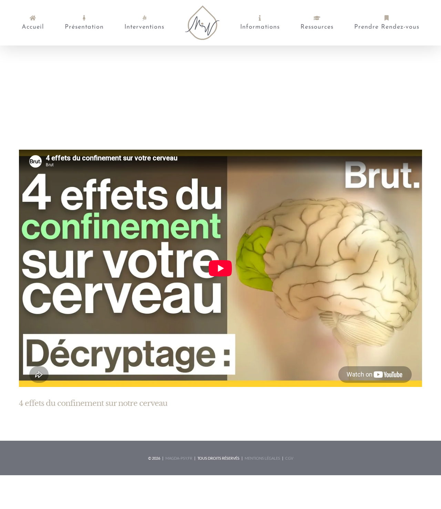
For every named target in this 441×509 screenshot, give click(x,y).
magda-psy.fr (178, 458)
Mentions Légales (262, 458)
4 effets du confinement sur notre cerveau (93, 403)
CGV (289, 458)
